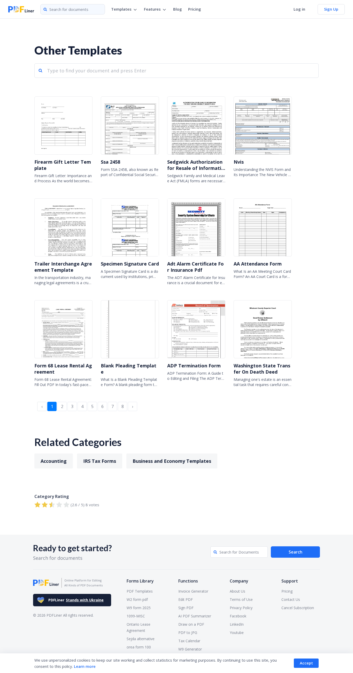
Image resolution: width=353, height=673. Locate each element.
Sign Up (331, 9)
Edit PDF (185, 599)
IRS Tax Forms (99, 461)
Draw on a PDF (191, 624)
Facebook (238, 616)
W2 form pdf (137, 599)
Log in (299, 9)
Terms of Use (241, 599)
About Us (237, 591)
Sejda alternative (141, 638)
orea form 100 (139, 647)
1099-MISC (136, 616)
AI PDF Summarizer (194, 616)
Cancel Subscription (297, 607)
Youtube (237, 632)
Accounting (54, 461)
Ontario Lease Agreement (138, 627)
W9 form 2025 (139, 607)
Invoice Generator (193, 591)
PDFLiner (76, 600)
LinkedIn (237, 624)
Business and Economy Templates (172, 461)
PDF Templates (140, 591)
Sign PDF (186, 607)
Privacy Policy (241, 607)
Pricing (194, 9)
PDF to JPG (187, 632)
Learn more (85, 666)
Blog (177, 9)
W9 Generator (190, 649)
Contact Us (290, 599)
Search (295, 552)
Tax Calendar (189, 640)
